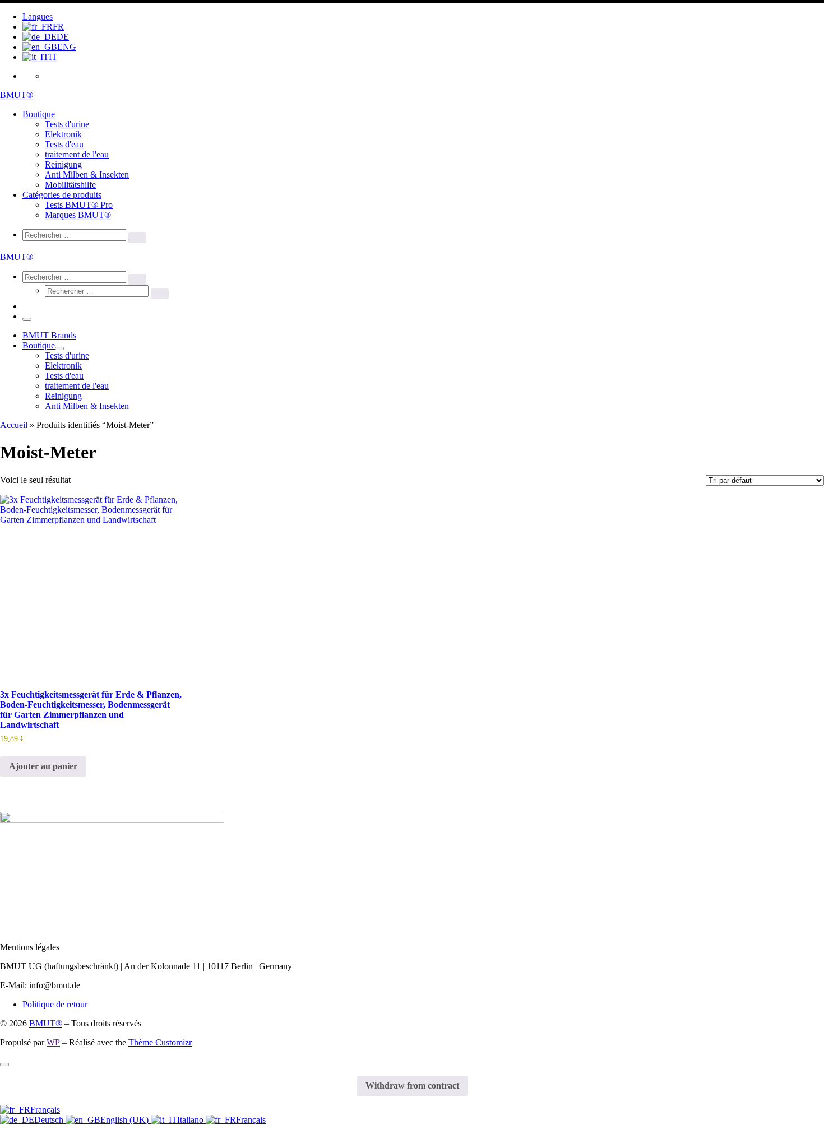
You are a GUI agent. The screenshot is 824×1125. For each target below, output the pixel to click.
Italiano (191, 1119)
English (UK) (125, 1119)
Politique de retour (54, 1004)
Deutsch (50, 1119)
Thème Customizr (160, 1042)
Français (45, 1109)
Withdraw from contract (412, 1085)
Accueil (13, 425)
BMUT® (45, 1023)
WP (53, 1042)
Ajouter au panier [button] (43, 766)
